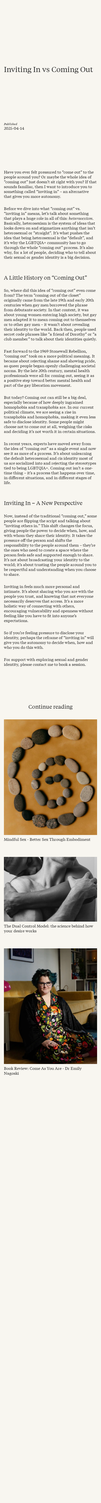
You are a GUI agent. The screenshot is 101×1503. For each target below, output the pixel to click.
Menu (92, 5)
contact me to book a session (59, 664)
